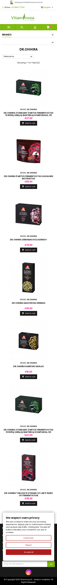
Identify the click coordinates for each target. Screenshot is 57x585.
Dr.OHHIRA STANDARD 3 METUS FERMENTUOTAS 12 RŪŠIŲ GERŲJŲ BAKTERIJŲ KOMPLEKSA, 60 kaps (28, 432)
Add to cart (28, 123)
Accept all (28, 552)
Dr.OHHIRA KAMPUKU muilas (28, 366)
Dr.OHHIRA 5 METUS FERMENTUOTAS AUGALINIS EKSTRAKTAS (28, 177)
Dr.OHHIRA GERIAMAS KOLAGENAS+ (28, 239)
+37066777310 (17, 7)
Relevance (18, 56)
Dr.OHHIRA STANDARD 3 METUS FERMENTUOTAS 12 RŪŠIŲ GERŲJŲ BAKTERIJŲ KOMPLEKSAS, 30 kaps (28, 115)
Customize (28, 538)
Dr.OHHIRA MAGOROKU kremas (28, 303)
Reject (29, 545)
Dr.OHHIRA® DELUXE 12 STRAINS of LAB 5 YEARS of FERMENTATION (28, 494)
